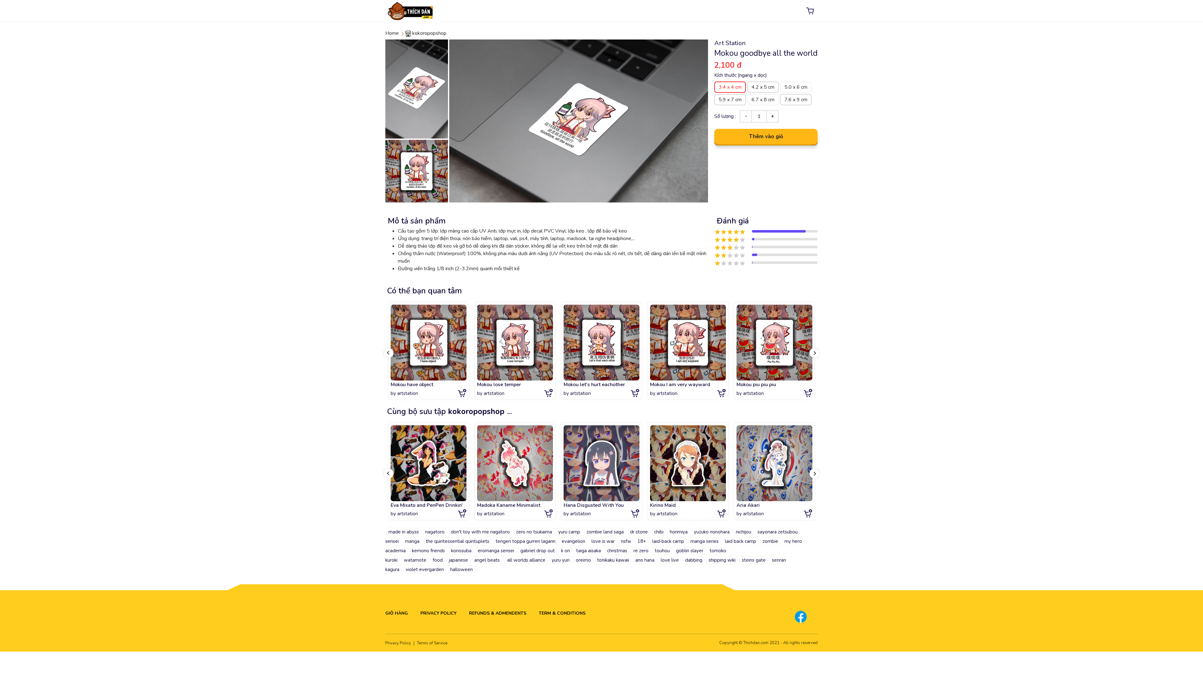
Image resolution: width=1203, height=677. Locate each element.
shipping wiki (722, 560)
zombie (770, 541)
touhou (662, 551)
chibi (659, 532)
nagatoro (435, 532)
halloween (461, 569)
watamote (415, 560)
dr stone (639, 532)
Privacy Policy (438, 613)
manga (412, 541)
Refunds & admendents (497, 613)
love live (670, 560)
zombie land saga (605, 532)
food (438, 560)
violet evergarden (425, 569)
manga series (704, 541)
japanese (458, 560)
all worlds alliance (525, 560)
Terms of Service (432, 643)
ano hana (644, 560)
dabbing (693, 560)
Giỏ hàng (396, 613)
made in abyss (403, 532)
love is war (603, 541)
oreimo (583, 560)
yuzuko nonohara (712, 532)
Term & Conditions (562, 613)
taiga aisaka (588, 551)
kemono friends (428, 551)
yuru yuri (561, 560)
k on (565, 551)
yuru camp (569, 532)
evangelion (573, 541)
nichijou (743, 532)
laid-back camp (668, 541)
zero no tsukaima (534, 532)
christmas (617, 551)
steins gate (754, 560)
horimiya (679, 532)
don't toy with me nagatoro (480, 532)
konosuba (461, 551)
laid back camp (740, 541)
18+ (642, 541)
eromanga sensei (496, 551)
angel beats (487, 560)
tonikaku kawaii (613, 560)
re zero (640, 551)
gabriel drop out (537, 551)
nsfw (626, 541)
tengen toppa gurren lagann (525, 541)
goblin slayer (689, 551)
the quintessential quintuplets (457, 541)
